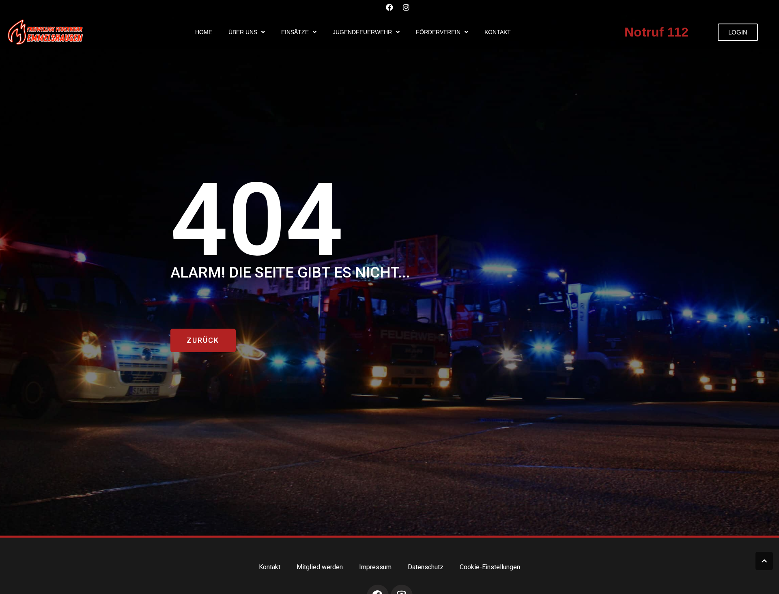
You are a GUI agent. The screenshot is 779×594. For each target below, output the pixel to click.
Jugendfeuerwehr (362, 32)
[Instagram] (406, 7)
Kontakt (497, 32)
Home (203, 32)
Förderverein (438, 32)
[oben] (764, 561)
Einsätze (295, 32)
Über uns (242, 32)
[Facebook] (389, 7)
